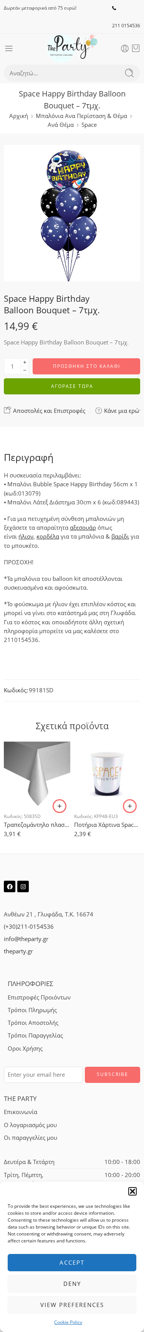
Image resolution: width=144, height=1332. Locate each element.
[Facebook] (9, 886)
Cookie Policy (68, 1322)
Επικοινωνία (20, 1112)
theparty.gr (18, 951)
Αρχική (18, 116)
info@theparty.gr (26, 939)
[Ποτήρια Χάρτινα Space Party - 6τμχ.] (107, 773)
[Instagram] (23, 886)
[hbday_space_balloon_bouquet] (72, 213)
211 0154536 (126, 25)
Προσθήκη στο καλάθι (86, 366)
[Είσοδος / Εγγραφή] (124, 48)
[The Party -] (72, 48)
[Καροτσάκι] (135, 48)
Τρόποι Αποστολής (33, 1022)
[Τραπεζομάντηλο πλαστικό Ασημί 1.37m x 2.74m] (37, 773)
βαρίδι (120, 536)
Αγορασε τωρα (72, 386)
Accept (72, 1262)
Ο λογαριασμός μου (30, 1125)
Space (89, 124)
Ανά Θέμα (61, 124)
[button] (132, 1191)
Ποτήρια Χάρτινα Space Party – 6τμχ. (107, 824)
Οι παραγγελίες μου (30, 1137)
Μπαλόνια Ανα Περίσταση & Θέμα (81, 116)
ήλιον (25, 536)
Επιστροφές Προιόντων (39, 997)
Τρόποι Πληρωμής (32, 1010)
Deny (72, 1283)
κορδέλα (47, 536)
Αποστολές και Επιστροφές (48, 410)
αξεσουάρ (83, 527)
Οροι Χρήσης (25, 1048)
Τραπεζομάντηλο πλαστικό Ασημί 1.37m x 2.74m (37, 824)
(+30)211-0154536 (29, 926)
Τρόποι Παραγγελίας (35, 1035)
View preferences (72, 1305)
